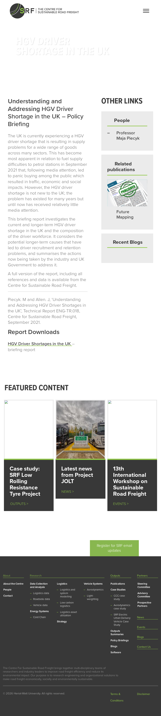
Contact (8, 595)
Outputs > (17, 504)
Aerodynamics (95, 589)
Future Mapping (125, 214)
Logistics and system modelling (67, 593)
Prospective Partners (144, 604)
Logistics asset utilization (68, 614)
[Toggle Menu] (146, 11)
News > (67, 492)
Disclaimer (143, 694)
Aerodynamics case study (122, 607)
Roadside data (41, 599)
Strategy (62, 621)
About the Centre (13, 583)
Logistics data (41, 593)
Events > (121, 504)
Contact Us (144, 647)
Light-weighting (92, 597)
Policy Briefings (120, 640)
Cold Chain (39, 617)
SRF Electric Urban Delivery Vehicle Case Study (122, 619)
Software (116, 652)
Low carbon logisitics (67, 604)
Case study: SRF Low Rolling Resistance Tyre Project (25, 481)
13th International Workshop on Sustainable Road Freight (130, 481)
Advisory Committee (143, 595)
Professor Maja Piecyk (128, 135)
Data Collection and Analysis (39, 585)
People (7, 589)
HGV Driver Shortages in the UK (39, 343)
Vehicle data (40, 605)
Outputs (115, 575)
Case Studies (118, 589)
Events (141, 627)
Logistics (62, 583)
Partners (142, 575)
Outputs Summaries (117, 632)
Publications (118, 583)
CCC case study (119, 597)
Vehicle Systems (93, 583)
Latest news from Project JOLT (77, 475)
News (140, 617)
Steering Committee (143, 585)
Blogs (114, 646)
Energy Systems (39, 611)
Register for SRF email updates (114, 548)
